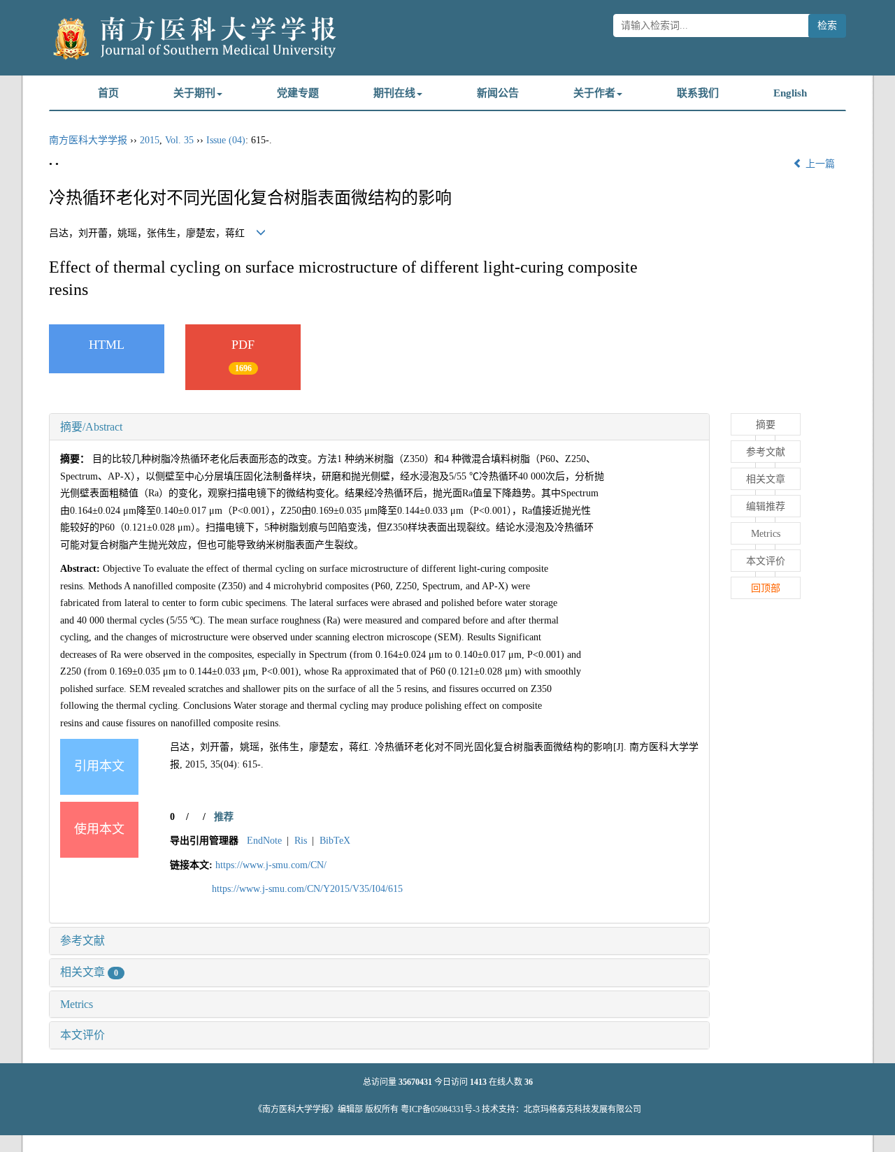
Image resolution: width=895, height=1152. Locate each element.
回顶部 (765, 588)
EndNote (264, 840)
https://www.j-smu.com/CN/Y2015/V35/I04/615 (307, 889)
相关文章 (89, 972)
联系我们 (698, 93)
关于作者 (594, 93)
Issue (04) (225, 140)
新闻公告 (498, 93)
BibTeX (335, 840)
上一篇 (819, 164)
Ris (300, 840)
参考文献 (82, 940)
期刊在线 (394, 93)
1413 (478, 1082)
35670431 (415, 1082)
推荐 (224, 817)
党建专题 (298, 93)
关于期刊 (194, 93)
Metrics (76, 1004)
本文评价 (82, 1035)
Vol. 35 (179, 140)
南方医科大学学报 (88, 140)
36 (528, 1082)
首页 (108, 93)
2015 (149, 140)
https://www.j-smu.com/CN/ (271, 865)
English (790, 93)
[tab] (379, 427)
